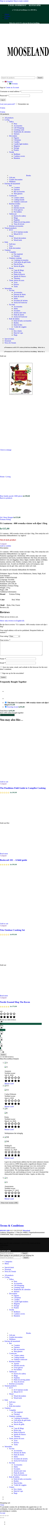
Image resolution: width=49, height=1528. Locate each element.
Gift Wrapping (19, 128)
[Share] (3, 1515)
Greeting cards (19, 130)
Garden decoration (15, 180)
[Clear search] (36, 78)
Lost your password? (7, 104)
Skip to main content (21, 1)
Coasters (17, 187)
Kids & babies (14, 319)
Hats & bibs (18, 325)
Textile (11, 152)
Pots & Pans (18, 264)
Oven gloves (18, 210)
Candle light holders (21, 144)
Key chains (18, 331)
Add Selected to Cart (7, 715)
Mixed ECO (18, 234)
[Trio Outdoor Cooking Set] (14, 893)
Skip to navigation (7, 1)
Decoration (13, 136)
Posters (16, 150)
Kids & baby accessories (22, 321)
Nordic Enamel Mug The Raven (15, 1002)
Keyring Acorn (13, 707)
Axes (15, 282)
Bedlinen (17, 154)
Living (8, 477)
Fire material (18, 254)
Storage (16, 148)
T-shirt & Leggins (20, 327)
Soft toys (12, 244)
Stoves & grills (19, 266)
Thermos (17, 278)
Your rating (4, 636)
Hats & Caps (18, 333)
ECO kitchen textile (21, 232)
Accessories (18, 126)
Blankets (17, 158)
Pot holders (18, 212)
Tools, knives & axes (16, 280)
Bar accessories (19, 192)
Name (3, 659)
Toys (11, 246)
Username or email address (10, 91)
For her (11, 290)
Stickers (16, 134)
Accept (2, 1513)
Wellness (12, 182)
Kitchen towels (19, 208)
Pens (15, 124)
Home (2, 477)
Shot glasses (18, 194)
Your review (5, 640)
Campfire (12, 252)
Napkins (17, 220)
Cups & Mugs (19, 270)
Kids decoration (15, 248)
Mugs (16, 218)
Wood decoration (20, 238)
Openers (17, 190)
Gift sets (12, 177)
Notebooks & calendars (22, 132)
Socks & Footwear (20, 303)
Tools (16, 286)
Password (4, 96)
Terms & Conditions (12, 1225)
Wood (11, 236)
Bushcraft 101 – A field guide (13, 860)
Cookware (13, 196)
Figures (16, 138)
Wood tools (18, 240)
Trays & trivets (19, 224)
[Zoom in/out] (8, 1515)
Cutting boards (19, 200)
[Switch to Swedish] (7, 1522)
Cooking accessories (21, 260)
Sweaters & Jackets (21, 300)
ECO (11, 230)
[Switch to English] (7, 1524)
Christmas (17, 140)
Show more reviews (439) (9, 1203)
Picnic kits (17, 272)
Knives (16, 284)
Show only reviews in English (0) (12, 621)
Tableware (13, 214)
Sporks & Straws (20, 276)
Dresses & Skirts (20, 294)
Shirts (16, 298)
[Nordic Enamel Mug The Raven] (14, 963)
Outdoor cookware (20, 202)
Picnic (11, 268)
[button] (4, 782)
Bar (10, 185)
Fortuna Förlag (5, 519)
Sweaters (17, 311)
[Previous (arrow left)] (1, 1517)
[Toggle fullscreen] (5, 1515)
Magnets (17, 146)
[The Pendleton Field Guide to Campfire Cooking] (14, 751)
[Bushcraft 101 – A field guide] (14, 821)
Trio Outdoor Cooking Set (12, 930)
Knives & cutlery (20, 216)
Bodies (16, 323)
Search (3, 1054)
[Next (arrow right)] (3, 1517)
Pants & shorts (19, 296)
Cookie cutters (19, 198)
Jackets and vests (20, 313)
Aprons (16, 206)
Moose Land (9, 1083)
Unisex (11, 329)
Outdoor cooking (15, 258)
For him (12, 305)
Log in (3, 100)
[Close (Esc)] (1, 1515)
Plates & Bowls (19, 274)
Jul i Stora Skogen (7, 517)
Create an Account (12, 87)
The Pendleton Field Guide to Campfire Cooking (23, 788)
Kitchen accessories (16, 226)
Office (11, 122)
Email (3, 663)
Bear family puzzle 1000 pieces (11, 496)
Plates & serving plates (22, 222)
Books (28, 175)
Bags (15, 335)
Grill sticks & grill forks (22, 262)
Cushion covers (19, 156)
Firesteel (17, 256)
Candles (16, 142)
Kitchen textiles (14, 204)
